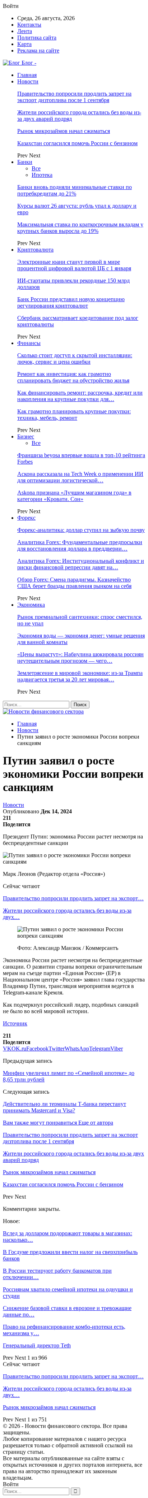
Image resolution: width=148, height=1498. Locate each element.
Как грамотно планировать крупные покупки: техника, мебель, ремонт (74, 414)
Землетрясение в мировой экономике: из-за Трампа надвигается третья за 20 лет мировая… (80, 676)
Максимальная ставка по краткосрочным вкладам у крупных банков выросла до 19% (80, 227)
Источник (15, 1023)
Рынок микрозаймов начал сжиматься (63, 131)
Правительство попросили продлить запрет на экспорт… (73, 898)
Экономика (31, 605)
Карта (24, 44)
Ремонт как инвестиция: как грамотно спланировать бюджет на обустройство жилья (73, 377)
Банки (24, 162)
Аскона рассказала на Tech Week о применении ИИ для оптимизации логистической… (80, 477)
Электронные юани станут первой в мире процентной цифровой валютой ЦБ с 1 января (74, 265)
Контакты (29, 25)
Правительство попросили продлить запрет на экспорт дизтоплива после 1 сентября (74, 97)
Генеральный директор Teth (37, 1345)
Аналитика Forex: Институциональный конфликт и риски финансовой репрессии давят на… (80, 564)
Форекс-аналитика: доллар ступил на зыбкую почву (81, 530)
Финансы (29, 343)
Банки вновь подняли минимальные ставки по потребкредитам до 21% (74, 190)
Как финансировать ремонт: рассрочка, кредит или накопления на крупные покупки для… (80, 396)
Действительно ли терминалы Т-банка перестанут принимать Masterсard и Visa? (64, 1107)
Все (36, 168)
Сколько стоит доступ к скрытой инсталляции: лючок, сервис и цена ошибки (74, 358)
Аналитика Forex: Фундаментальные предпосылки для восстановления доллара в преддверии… (79, 545)
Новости (27, 81)
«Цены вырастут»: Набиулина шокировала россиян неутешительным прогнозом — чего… (80, 657)
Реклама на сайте (38, 50)
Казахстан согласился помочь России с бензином (77, 143)
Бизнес (25, 436)
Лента (24, 31)
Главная (27, 75)
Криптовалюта (35, 250)
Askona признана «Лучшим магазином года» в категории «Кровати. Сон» (74, 496)
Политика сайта (36, 38)
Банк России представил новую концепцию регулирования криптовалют (71, 302)
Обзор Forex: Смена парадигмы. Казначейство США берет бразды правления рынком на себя (74, 582)
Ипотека (42, 175)
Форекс (26, 518)
